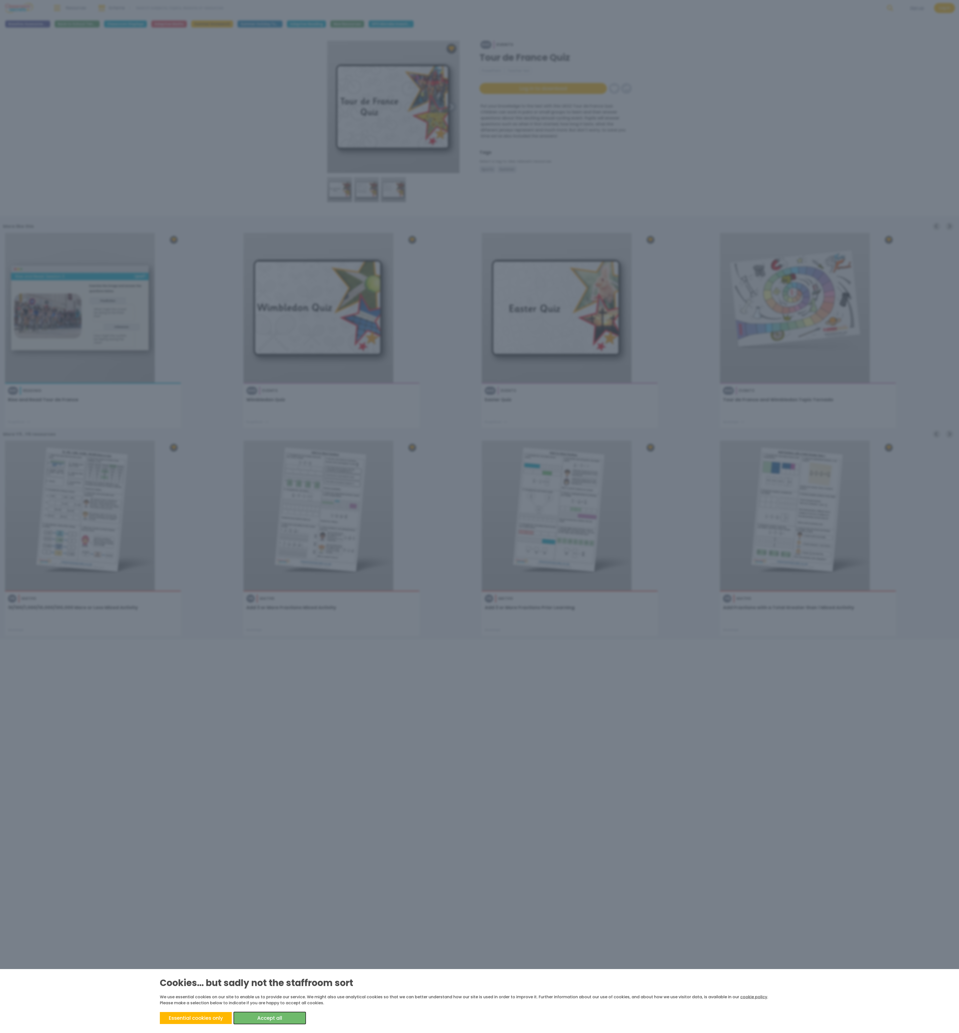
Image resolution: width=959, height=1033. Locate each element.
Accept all (269, 1018)
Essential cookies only (196, 1018)
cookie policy (753, 997)
